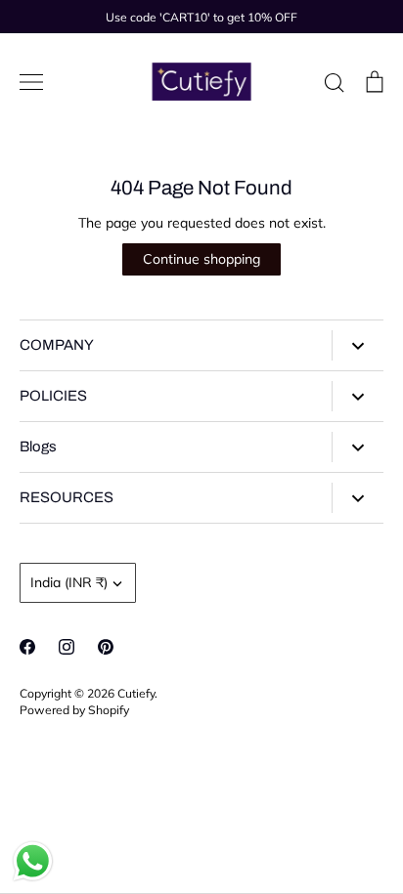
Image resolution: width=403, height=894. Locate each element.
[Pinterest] (105, 646)
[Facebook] (27, 646)
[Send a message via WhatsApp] (33, 861)
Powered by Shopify (74, 709)
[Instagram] (66, 646)
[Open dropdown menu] (357, 345)
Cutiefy (136, 693)
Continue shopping (201, 259)
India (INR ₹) (69, 582)
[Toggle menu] (31, 82)
